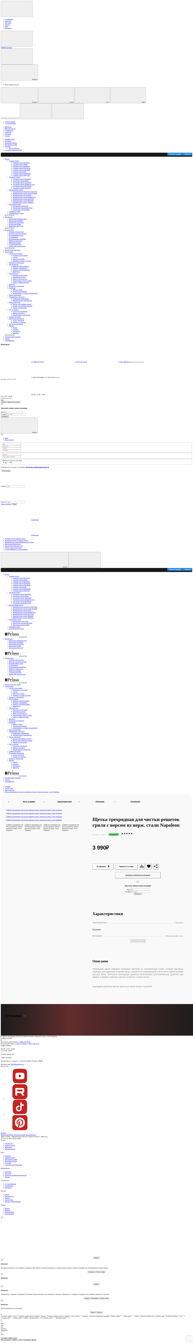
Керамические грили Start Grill (23, 199)
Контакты (8, 28)
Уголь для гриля (18, 320)
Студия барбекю (10, 123)
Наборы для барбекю (20, 268)
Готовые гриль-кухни (16, 232)
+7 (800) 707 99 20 (24, 1042)
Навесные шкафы (15, 242)
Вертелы (12, 284)
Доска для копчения (20, 291)
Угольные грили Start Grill (22, 188)
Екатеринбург (9, 1214)
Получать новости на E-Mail (12, 460)
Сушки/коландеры (15, 244)
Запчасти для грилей (16, 324)
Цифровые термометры (21, 299)
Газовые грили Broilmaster (22, 173)
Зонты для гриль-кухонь (17, 246)
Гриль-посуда (13, 273)
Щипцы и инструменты (21, 266)
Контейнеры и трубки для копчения (25, 293)
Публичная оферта (7, 1135)
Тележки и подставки (20, 255)
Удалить (99, 1312)
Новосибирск (9, 1212)
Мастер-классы (10, 129)
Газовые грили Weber (20, 164)
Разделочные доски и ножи (22, 281)
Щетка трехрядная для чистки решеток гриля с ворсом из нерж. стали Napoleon (32, 792)
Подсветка (16, 331)
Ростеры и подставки (20, 275)
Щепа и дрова (17, 290)
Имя (2, 412)
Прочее (11, 326)
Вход (6, 438)
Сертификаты (9, 340)
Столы (15, 257)
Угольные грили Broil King (22, 186)
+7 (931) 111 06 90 (20, 1044)
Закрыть (96, 1258)
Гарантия (8, 21)
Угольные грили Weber (21, 181)
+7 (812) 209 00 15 (33, 1044)
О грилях (8, 141)
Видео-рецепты (14, 148)
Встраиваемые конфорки (17, 239)
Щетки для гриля (19, 313)
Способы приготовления (13, 150)
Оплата (7, 24)
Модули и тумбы (18, 259)
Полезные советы (11, 143)
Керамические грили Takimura (23, 202)
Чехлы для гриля (14, 302)
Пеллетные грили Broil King (22, 208)
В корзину (101, 867)
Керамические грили (16, 190)
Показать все (137, 941)
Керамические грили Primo (22, 195)
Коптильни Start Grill (16, 226)
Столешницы (13, 237)
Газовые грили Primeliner (21, 166)
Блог (6, 26)
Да (6, 462)
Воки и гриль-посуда (20, 279)
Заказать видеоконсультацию (11, 402)
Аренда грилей (10, 121)
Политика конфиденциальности (25, 1135)
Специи (15, 329)
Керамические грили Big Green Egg (25, 192)
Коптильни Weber (15, 224)
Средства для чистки (20, 311)
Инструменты (13, 264)
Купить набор (100, 1272)
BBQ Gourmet (7, 1038)
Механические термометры (22, 300)
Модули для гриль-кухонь (18, 233)
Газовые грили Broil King (21, 168)
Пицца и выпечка (15, 295)
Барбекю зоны (10, 139)
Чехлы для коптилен (20, 308)
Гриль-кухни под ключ (12, 250)
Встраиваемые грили (16, 235)
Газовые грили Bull (19, 172)
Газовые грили (14, 161)
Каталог (187, 154)
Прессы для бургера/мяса (21, 270)
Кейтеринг (8, 1147)
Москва (7, 1210)
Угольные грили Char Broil (22, 182)
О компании (9, 19)
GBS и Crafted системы (21, 282)
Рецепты (8, 146)
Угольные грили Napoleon (22, 179)
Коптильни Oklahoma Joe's (18, 219)
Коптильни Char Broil (16, 222)
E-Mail (3, 486)
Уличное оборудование (13, 337)
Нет (11, 462)
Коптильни (8, 217)
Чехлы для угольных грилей (22, 306)
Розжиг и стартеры (19, 322)
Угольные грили (14, 177)
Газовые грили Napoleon (21, 163)
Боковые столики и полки (22, 261)
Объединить (95, 1298)
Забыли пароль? (6, 504)
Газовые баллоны (15, 317)
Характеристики (64, 802)
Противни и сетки (19, 277)
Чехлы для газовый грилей (22, 304)
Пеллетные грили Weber (21, 210)
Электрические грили (16, 213)
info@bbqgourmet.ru (17, 1064)
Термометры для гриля (16, 297)
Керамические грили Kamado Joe (24, 197)
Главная (7, 786)
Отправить (5, 416)
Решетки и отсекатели (16, 263)
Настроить (91, 1272)
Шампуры (16, 272)
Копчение (12, 288)
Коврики (16, 333)
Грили (7, 159)
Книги (15, 328)
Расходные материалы (16, 318)
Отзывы (135, 802)
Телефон (4, 414)
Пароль (3, 502)
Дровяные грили (14, 211)
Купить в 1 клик (126, 867)
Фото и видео (29, 802)
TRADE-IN (9, 1143)
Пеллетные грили (15, 204)
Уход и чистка (13, 309)
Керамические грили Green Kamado (25, 193)
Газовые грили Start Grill (21, 175)
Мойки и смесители (16, 241)
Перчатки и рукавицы (16, 286)
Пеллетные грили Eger (20, 206)
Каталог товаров (175, 154)
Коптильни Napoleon (16, 221)
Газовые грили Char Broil (21, 170)
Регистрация (9, 440)
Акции (7, 339)
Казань (7, 1208)
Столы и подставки (15, 253)
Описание (99, 802)
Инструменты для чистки (21, 315)
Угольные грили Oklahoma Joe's (24, 184)
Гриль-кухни (9, 230)
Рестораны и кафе (11, 145)
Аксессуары (9, 252)
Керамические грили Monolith (23, 201)
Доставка (8, 23)
